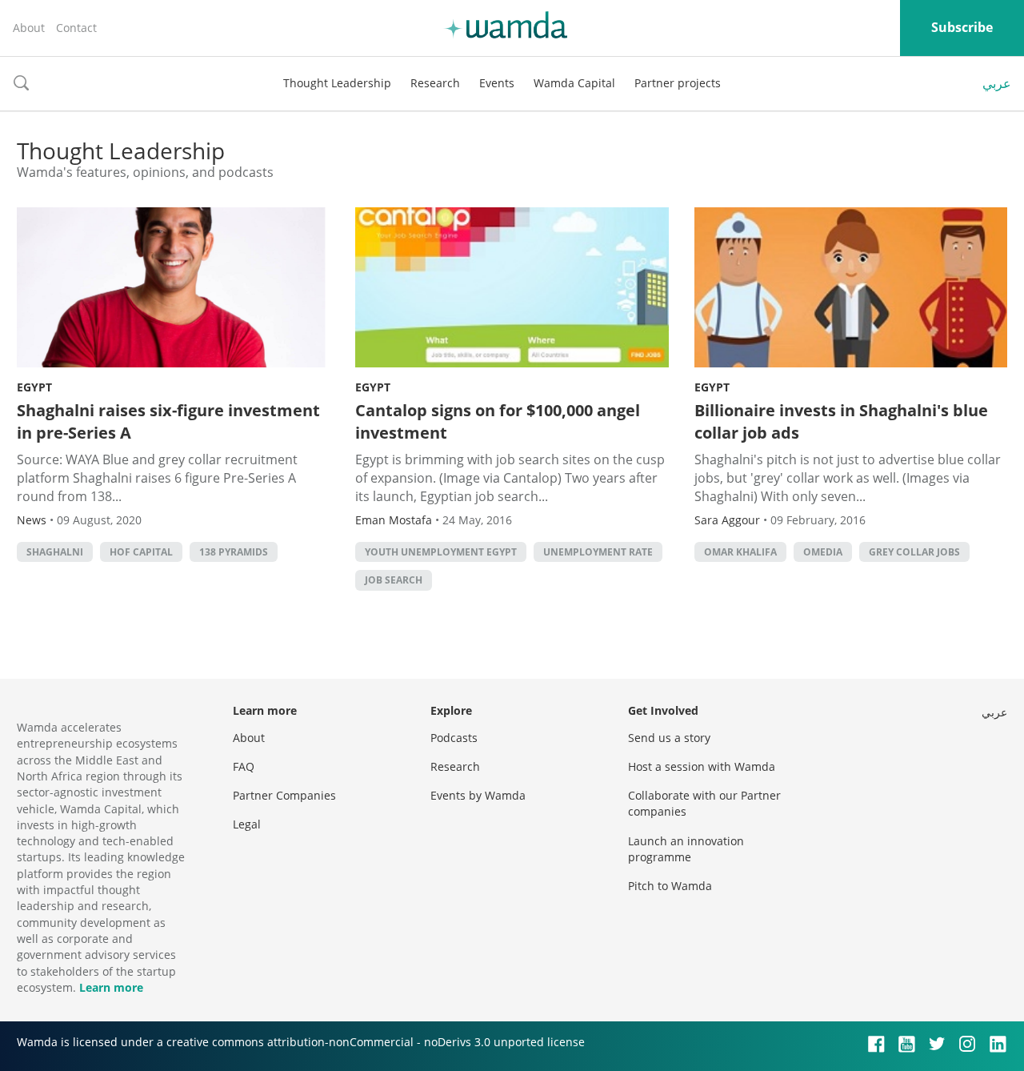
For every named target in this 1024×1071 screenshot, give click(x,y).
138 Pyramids (233, 552)
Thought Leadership (337, 82)
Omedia (822, 552)
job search (393, 580)
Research (435, 82)
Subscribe (962, 27)
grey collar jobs (914, 552)
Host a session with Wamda (701, 766)
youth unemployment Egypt (441, 552)
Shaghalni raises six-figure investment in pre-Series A (168, 421)
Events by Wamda (478, 795)
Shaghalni (54, 552)
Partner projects (677, 82)
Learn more (111, 987)
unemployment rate (598, 552)
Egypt (34, 387)
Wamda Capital (574, 82)
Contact (76, 27)
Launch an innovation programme (686, 848)
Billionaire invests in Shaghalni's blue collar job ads (841, 421)
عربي (996, 83)
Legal (247, 824)
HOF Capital (141, 552)
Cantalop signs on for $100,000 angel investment (497, 421)
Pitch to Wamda (670, 885)
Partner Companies (284, 795)
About (29, 27)
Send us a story (669, 737)
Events (496, 82)
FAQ (243, 766)
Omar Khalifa (740, 552)
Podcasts (454, 737)
